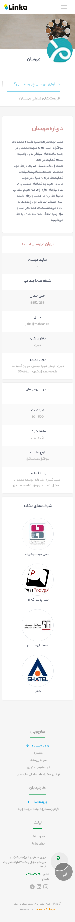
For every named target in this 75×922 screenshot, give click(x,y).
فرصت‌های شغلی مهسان (39, 98)
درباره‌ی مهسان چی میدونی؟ (37, 84)
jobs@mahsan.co (37, 324)
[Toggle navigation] (63, 7)
